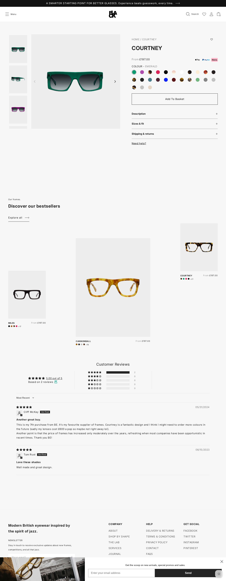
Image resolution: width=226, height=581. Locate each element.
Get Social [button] (191, 524)
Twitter (189, 536)
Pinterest (190, 548)
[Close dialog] (222, 561)
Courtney (149, 39)
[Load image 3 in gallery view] (18, 110)
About (113, 530)
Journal (115, 553)
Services (115, 548)
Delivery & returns (160, 530)
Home (135, 39)
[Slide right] (115, 81)
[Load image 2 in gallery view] (18, 79)
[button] (7, 14)
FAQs (149, 553)
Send (188, 573)
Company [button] (115, 524)
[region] (113, 3)
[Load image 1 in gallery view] (18, 50)
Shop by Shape (119, 536)
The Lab (114, 542)
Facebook (190, 530)
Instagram (191, 542)
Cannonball (83, 341)
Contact (152, 548)
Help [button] (149, 524)
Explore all (15, 217)
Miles (11, 323)
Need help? (139, 143)
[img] (24, 407)
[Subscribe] (70, 557)
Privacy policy (156, 542)
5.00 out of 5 (54, 378)
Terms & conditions (160, 536)
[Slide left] (34, 81)
